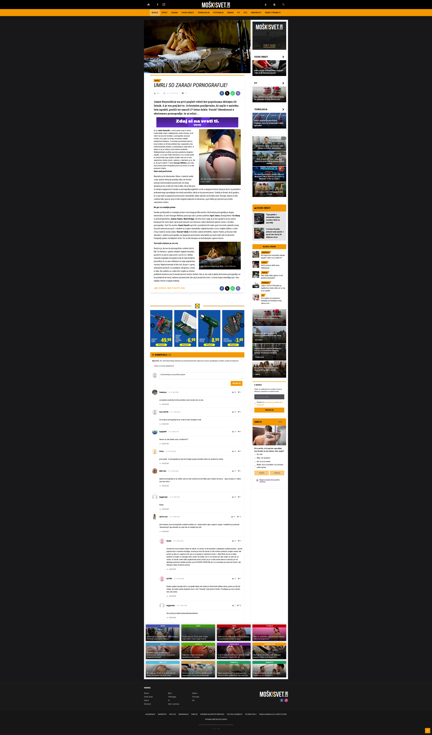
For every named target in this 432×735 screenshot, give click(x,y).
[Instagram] (163, 4)
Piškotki (194, 714)
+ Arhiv (280, 422)
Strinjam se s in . (270, 403)
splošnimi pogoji (270, 402)
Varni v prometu (272, 12)
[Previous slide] (152, 325)
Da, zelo (259, 454)
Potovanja (218, 12)
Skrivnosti (256, 12)
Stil (245, 12)
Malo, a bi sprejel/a (263, 458)
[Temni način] (274, 4)
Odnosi (230, 12)
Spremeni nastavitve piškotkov (212, 714)
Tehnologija (204, 12)
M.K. (158, 93)
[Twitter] (227, 93)
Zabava (174, 12)
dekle (183, 288)
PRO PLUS (172, 714)
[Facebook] (157, 4)
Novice (155, 12)
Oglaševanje (150, 714)
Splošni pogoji (250, 714)
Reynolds (162, 288)
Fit (238, 12)
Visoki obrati (187, 12)
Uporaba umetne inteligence (216, 719)
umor (169, 288)
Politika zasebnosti (234, 714)
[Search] (283, 4)
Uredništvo (162, 714)
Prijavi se (236, 383)
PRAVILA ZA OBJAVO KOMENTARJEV (164, 366)
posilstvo (176, 288)
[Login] (265, 4)
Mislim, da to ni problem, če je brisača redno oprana (270, 466)
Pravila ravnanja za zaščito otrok (273, 714)
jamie (156, 288)
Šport (164, 12)
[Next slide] (242, 325)
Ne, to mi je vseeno (263, 461)
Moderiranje (184, 714)
